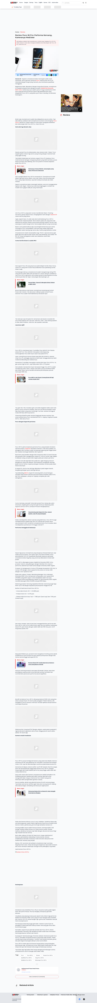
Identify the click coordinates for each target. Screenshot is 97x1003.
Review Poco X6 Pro (48, 955)
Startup (31, 2)
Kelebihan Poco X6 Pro (26, 960)
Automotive (55, 2)
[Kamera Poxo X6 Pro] (36, 867)
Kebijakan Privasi (54, 994)
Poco (37, 80)
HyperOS (28, 448)
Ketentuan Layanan (42, 994)
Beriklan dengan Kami (79, 994)
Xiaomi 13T (53, 214)
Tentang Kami (30, 994)
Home (21, 2)
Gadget (26, 2)
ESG (49, 2)
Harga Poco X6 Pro (39, 957)
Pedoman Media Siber (66, 994)
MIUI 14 (26, 473)
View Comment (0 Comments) (37, 976)
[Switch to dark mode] (83, 2)
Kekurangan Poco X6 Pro (41, 960)
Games (45, 2)
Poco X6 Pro (30, 955)
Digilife (40, 2)
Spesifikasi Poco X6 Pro (26, 957)
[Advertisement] (6, 32)
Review (38, 955)
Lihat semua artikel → (26, 972)
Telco (35, 2)
